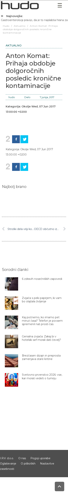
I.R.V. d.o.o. (7, 458)
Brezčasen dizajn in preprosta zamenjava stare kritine (41, 357)
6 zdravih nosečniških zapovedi (42, 279)
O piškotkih (28, 463)
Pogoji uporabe (40, 458)
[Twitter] (24, 139)
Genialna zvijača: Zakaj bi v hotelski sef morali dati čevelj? (41, 338)
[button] (60, 5)
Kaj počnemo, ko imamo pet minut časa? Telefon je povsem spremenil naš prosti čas (42, 321)
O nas (22, 458)
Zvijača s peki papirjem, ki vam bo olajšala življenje (42, 299)
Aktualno (14, 45)
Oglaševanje (8, 463)
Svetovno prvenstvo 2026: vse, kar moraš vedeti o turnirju (42, 376)
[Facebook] (16, 139)
